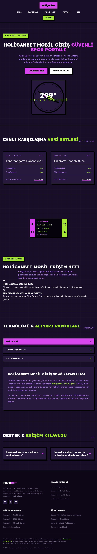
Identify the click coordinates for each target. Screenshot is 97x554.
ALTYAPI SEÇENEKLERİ (48, 350)
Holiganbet (48, 5)
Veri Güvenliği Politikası (63, 523)
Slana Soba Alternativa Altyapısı (66, 515)
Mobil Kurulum (61, 71)
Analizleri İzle (36, 71)
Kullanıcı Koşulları (60, 519)
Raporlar (33, 12)
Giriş (19, 12)
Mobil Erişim (50, 12)
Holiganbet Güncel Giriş (14, 523)
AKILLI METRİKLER (48, 358)
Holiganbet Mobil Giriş (13, 515)
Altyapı (66, 12)
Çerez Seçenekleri (59, 527)
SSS (78, 12)
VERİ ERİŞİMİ (49, 341)
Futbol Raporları (58, 487)
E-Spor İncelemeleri (60, 499)
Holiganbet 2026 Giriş (13, 519)
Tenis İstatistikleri (60, 495)
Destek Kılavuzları (11, 527)
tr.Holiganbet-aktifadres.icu (48, 541)
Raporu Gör (38, 179)
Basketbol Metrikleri (60, 491)
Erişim (48, 18)
